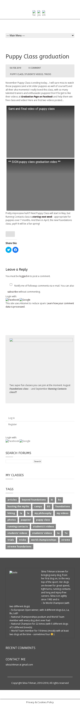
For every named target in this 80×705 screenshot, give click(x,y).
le (28, 513)
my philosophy (43, 513)
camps (38, 506)
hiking (11, 513)
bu (59, 499)
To (66, 533)
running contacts (17, 526)
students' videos (33, 74)
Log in (11, 418)
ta (58, 533)
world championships (43, 539)
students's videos (43, 526)
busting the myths (18, 506)
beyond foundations (34, 499)
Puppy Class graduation (37, 56)
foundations (62, 506)
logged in (24, 276)
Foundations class (18, 388)
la (21, 513)
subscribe (12, 291)
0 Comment (35, 67)
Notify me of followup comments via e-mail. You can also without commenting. (40, 288)
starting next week (42, 216)
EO (48, 506)
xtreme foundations (19, 546)
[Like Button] (10, 234)
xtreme (65, 539)
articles (12, 499)
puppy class (16, 74)
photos (11, 519)
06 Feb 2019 (15, 67)
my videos (62, 513)
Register (12, 424)
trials (10, 539)
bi (52, 499)
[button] (13, 299)
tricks (47, 74)
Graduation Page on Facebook (37, 96)
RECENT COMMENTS (20, 648)
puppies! (26, 519)
